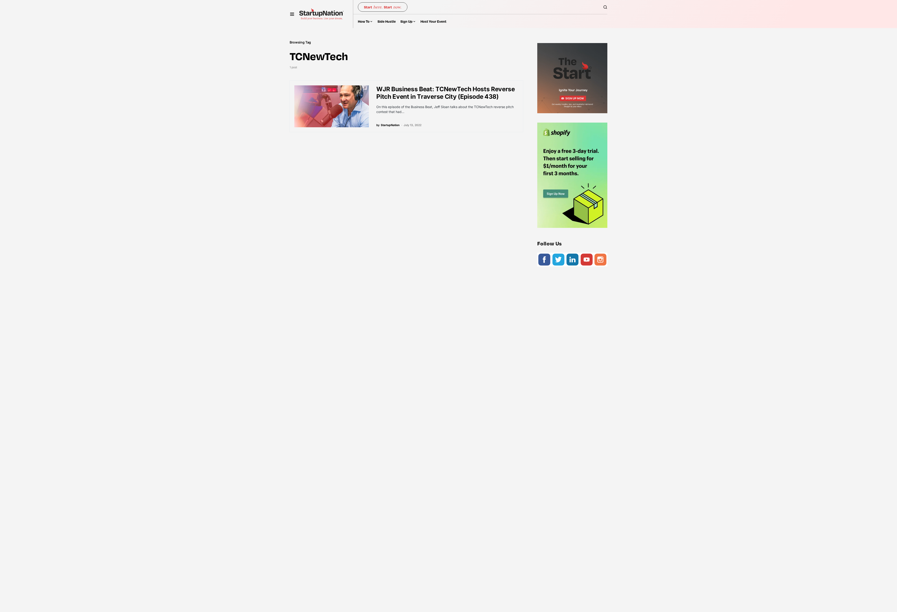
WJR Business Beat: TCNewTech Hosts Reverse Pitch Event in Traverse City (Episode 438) (445, 92)
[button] (292, 14)
